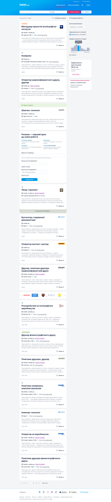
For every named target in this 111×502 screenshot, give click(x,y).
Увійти (88, 5)
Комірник (26, 55)
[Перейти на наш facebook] (39, 492)
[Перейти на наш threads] (43, 492)
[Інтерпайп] (60, 295)
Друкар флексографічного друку (38, 335)
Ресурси (22, 497)
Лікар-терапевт (29, 190)
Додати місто (25, 175)
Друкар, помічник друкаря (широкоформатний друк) (35, 269)
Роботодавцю (86, 1)
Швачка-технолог (30, 110)
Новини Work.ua (47, 497)
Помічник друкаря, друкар (35, 359)
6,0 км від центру (47, 394)
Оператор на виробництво (35, 434)
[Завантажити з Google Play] (73, 492)
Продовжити (29, 179)
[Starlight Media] (35, 295)
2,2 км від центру (41, 314)
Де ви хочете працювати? (28, 169)
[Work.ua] (24, 4)
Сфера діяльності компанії (77, 32)
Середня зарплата (77, 39)
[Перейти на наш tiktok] (56, 492)
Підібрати (87, 12)
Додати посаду (25, 166)
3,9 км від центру (42, 35)
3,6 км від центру (54, 61)
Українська (23, 492)
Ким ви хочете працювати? (29, 161)
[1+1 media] (26, 295)
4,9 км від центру (44, 341)
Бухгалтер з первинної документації (33, 218)
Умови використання (66, 497)
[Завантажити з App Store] (63, 492)
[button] (82, 5)
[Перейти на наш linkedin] (51, 492)
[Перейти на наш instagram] (47, 492)
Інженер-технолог (30, 412)
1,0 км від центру (39, 250)
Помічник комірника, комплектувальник (32, 387)
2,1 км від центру (39, 88)
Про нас (34, 497)
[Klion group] (51, 295)
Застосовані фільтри (75, 23)
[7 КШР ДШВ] (43, 295)
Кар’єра (40, 497)
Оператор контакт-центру (35, 244)
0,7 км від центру (38, 365)
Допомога (56, 497)
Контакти (28, 497)
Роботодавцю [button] (84, 492)
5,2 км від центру (38, 226)
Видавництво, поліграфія (78, 34)
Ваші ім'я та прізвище (27, 152)
